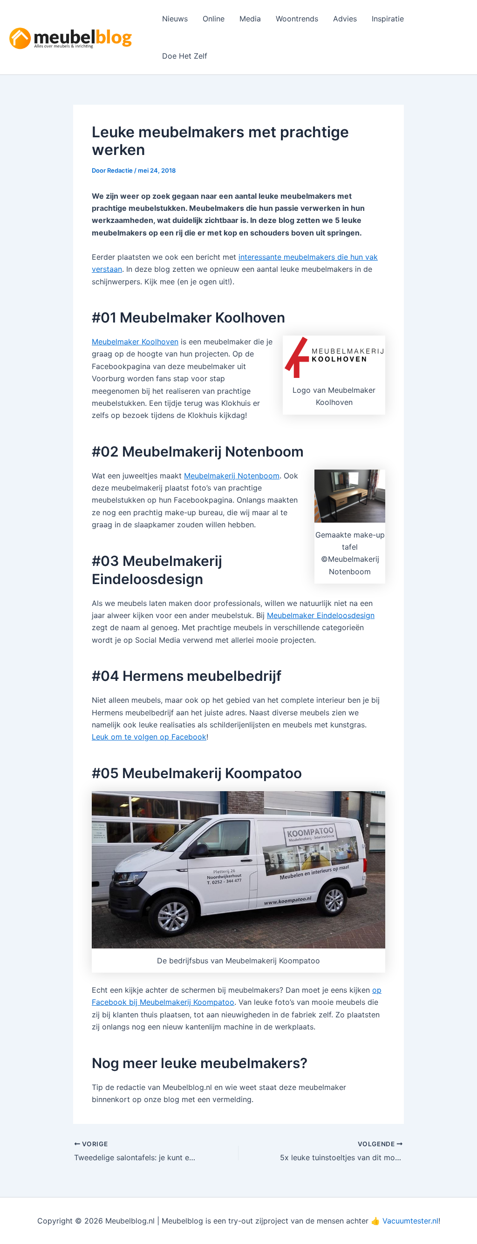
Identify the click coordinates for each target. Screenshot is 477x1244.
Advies (345, 18)
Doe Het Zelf (184, 56)
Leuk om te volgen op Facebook (149, 736)
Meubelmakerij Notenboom (231, 475)
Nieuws (175, 18)
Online (214, 18)
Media (250, 18)
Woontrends (297, 18)
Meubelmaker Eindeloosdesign (321, 615)
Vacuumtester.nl (410, 1220)
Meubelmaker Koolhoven (135, 341)
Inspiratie (388, 18)
